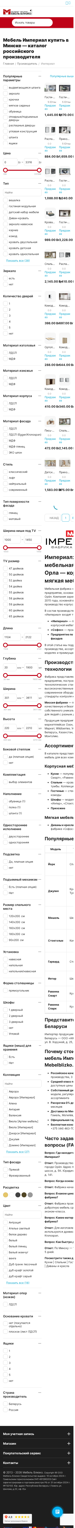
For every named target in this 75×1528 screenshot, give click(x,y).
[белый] (11, 1194)
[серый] (30, 1194)
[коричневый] (24, 1194)
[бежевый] (5, 1194)
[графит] (17, 1194)
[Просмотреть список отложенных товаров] (59, 12)
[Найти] (48, 22)
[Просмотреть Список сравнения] (50, 12)
